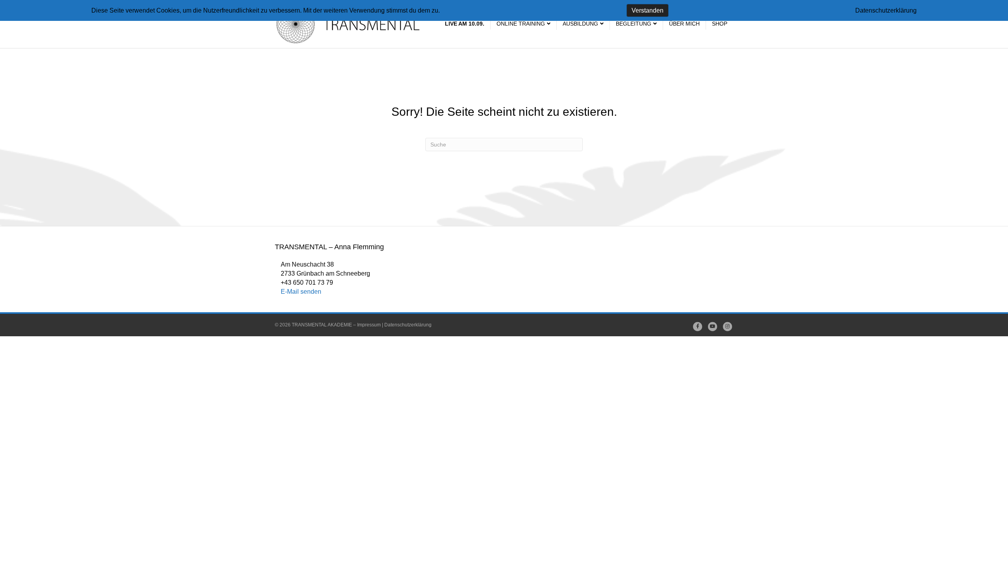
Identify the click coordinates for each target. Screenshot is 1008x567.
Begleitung (633, 23)
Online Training (521, 23)
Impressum (369, 325)
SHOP (719, 23)
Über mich (684, 23)
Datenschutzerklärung (408, 325)
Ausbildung (580, 23)
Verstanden (647, 10)
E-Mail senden (301, 291)
